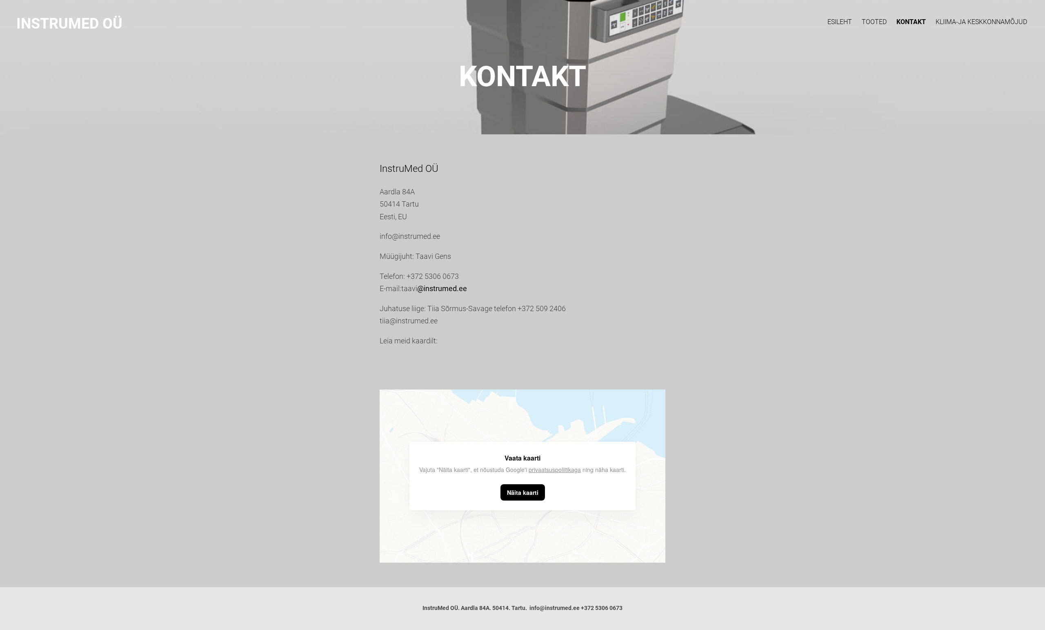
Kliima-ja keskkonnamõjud (981, 22)
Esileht (839, 22)
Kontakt (911, 22)
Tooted (874, 22)
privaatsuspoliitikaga (555, 469)
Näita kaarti (522, 492)
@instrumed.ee (442, 288)
